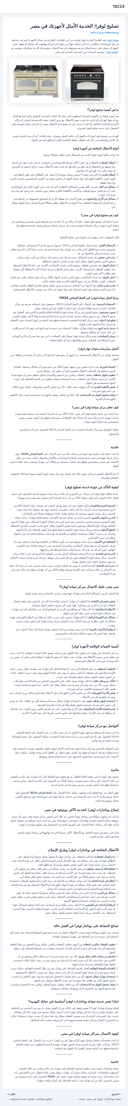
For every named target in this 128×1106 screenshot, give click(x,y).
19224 (119, 6)
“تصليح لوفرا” (111, 52)
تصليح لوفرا (112, 40)
